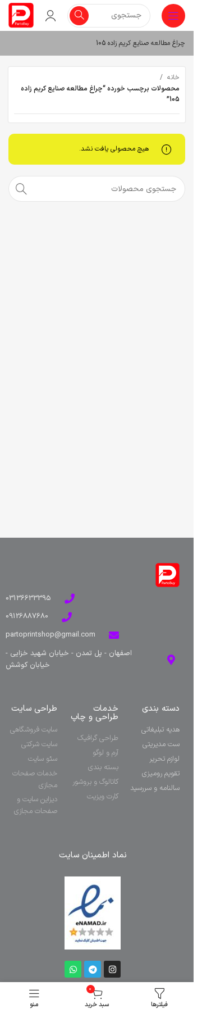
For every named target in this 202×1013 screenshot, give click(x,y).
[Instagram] (112, 969)
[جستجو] (79, 15)
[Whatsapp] (73, 969)
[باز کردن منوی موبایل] (173, 15)
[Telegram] (92, 969)
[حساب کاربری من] (50, 15)
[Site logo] (21, 15)
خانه (173, 77)
